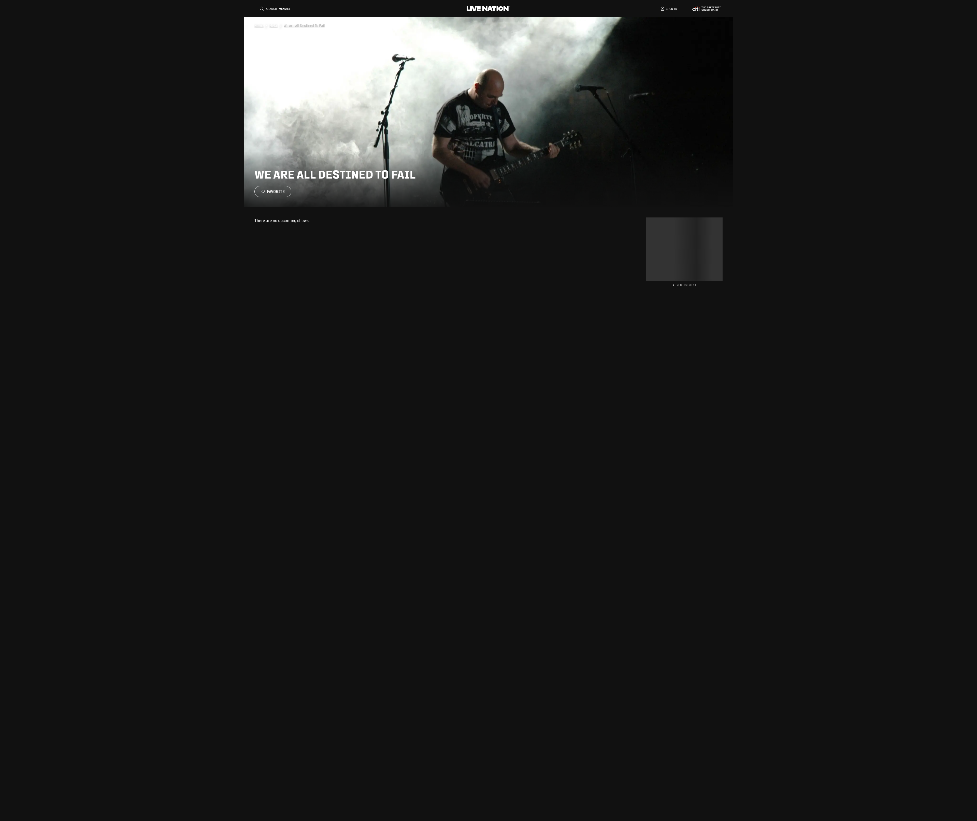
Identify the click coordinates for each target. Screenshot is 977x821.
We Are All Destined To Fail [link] (304, 25)
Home (259, 25)
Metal (273, 25)
